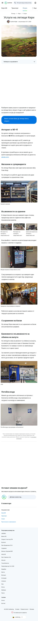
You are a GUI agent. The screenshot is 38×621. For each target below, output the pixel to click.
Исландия (3, 578)
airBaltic (3, 533)
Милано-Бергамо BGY (7, 551)
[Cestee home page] (8, 2)
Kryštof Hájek (13, 21)
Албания (3, 581)
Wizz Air (3, 560)
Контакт (3, 603)
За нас (3, 600)
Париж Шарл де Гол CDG (7, 566)
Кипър (3, 587)
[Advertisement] (19, 85)
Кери (19, 13)
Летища (13, 13)
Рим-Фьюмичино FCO (6, 545)
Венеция (3, 575)
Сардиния (4, 548)
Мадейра (3, 569)
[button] (2, 2)
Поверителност (24, 609)
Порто (3, 593)
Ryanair (3, 542)
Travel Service (5, 563)
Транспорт (14, 8)
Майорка (3, 590)
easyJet (3, 554)
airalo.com (5, 157)
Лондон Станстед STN (7, 539)
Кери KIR (4, 8)
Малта (3, 572)
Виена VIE (3, 536)
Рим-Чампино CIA (6, 557)
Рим (2, 584)
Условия (17, 609)
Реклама (32, 609)
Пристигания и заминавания (8, 522)
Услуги (25, 8)
